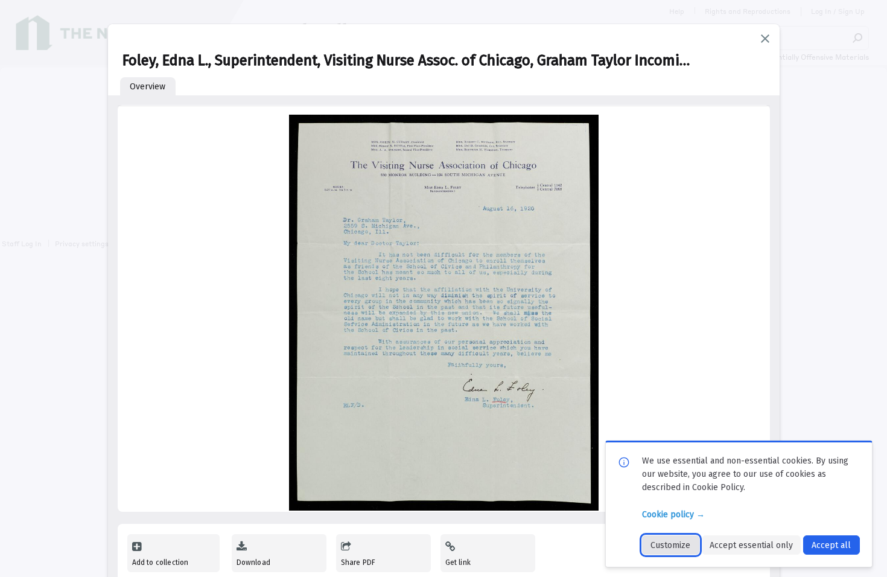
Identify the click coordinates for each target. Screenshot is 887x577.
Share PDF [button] (358, 562)
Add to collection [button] (160, 562)
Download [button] (253, 562)
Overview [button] (147, 86)
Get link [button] (458, 562)
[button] (765, 38)
